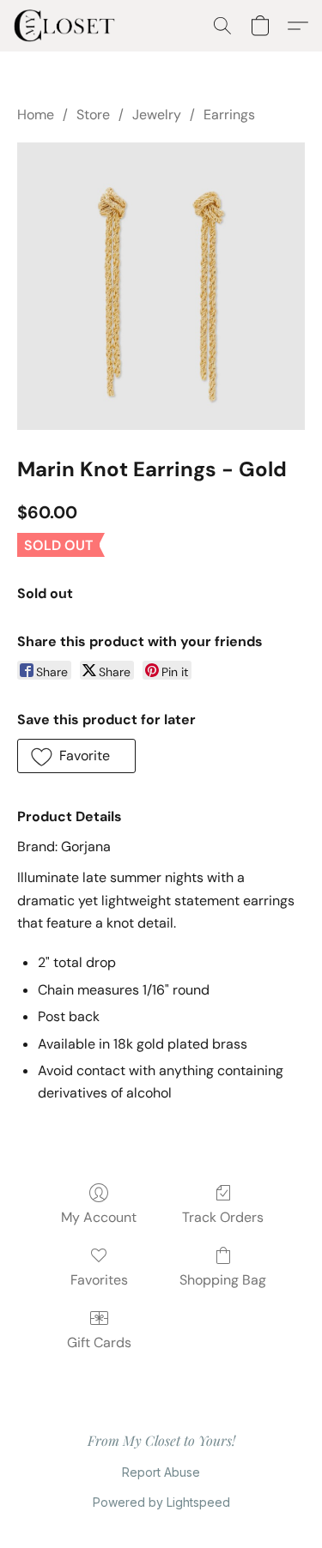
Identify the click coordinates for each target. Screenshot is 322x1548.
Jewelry (156, 115)
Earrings (229, 115)
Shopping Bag (222, 1280)
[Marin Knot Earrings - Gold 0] (161, 286)
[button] (67, 25)
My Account (99, 1217)
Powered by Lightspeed (161, 1502)
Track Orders (223, 1217)
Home (35, 115)
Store (93, 115)
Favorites (99, 1280)
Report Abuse (161, 1472)
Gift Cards (99, 1342)
